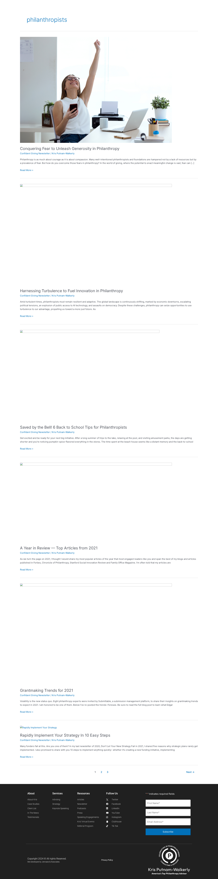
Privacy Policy (107, 860)
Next (190, 772)
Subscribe (168, 831)
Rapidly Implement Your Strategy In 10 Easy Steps (65, 735)
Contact (124, 9)
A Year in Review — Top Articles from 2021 (59, 548)
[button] (197, 9)
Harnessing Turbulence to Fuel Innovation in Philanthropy (71, 290)
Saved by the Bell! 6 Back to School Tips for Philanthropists (73, 427)
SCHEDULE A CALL (143, 9)
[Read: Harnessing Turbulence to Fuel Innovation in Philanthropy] (96, 234)
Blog (112, 9)
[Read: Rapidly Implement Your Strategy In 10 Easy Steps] (38, 727)
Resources (95, 9)
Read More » (26, 170)
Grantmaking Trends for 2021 (46, 690)
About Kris (44, 9)
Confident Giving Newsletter (35, 153)
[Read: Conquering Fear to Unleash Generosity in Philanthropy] (96, 89)
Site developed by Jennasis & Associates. (43, 862)
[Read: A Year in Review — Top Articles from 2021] (96, 502)
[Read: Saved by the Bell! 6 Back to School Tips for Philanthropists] (89, 375)
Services (62, 9)
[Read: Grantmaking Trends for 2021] (96, 633)
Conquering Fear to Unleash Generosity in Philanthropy (69, 148)
